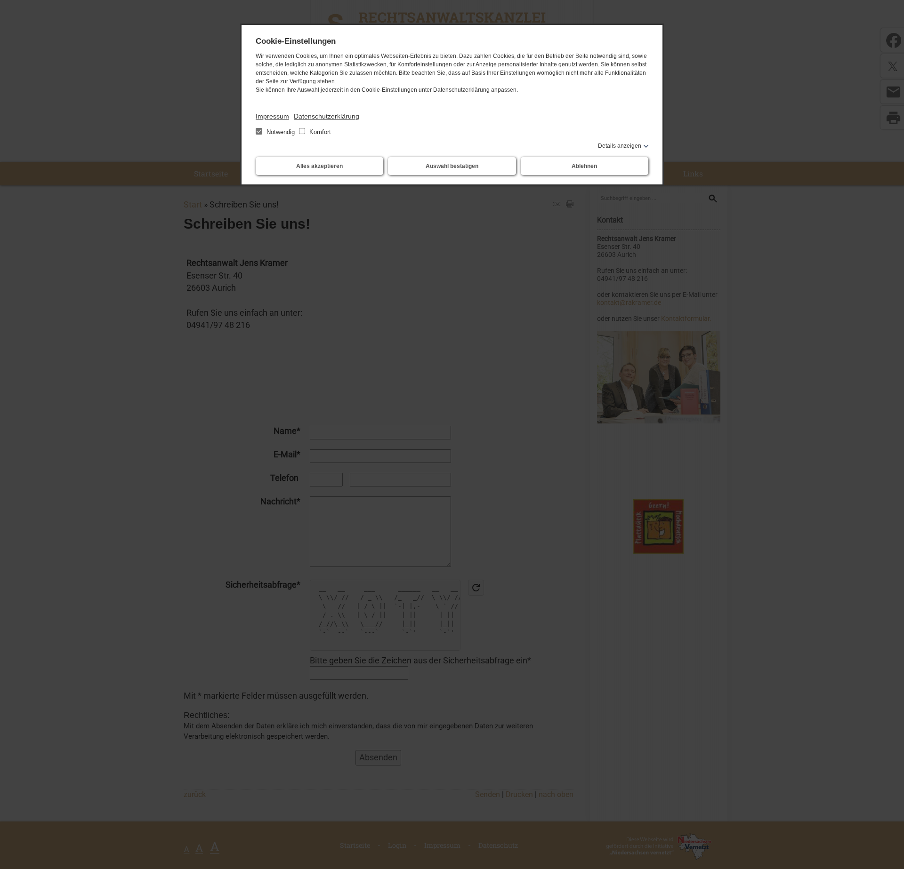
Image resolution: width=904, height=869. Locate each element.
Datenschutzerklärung (326, 116)
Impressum (272, 116)
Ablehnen (584, 166)
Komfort (319, 132)
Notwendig (281, 132)
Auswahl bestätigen (452, 166)
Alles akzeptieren (319, 166)
